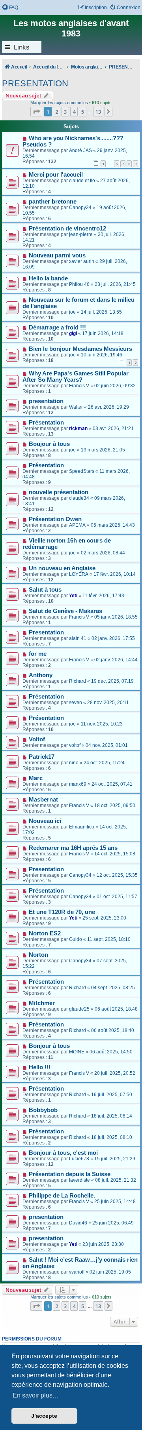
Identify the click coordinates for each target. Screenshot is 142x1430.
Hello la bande (48, 278)
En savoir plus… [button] (36, 1395)
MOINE (76, 1052)
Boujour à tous (49, 444)
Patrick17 (41, 757)
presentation (46, 401)
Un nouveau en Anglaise (62, 568)
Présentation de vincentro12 (67, 228)
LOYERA (78, 574)
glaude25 (79, 1009)
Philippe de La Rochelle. (62, 1195)
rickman (78, 428)
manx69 (77, 784)
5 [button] (82, 111)
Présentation (46, 422)
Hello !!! (39, 1067)
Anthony (40, 675)
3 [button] (65, 111)
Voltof (37, 739)
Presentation (46, 632)
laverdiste (79, 1180)
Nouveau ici (45, 821)
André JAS (80, 150)
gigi (73, 333)
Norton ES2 (45, 933)
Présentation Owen (55, 519)
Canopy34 (80, 207)
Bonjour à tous (49, 1046)
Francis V (79, 385)
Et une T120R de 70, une (62, 912)
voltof (74, 745)
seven (75, 702)
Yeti (73, 595)
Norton (38, 955)
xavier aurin (81, 261)
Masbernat (43, 799)
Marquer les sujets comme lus (59, 102)
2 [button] (56, 111)
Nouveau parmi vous (57, 255)
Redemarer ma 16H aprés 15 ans (73, 848)
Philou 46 (79, 284)
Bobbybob (43, 1110)
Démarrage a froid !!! (57, 327)
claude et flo (82, 180)
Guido (75, 939)
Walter (76, 407)
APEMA (77, 525)
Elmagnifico (81, 827)
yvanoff (76, 1272)
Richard (77, 681)
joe (72, 312)
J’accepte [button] (44, 1416)
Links (22, 47)
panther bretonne (53, 201)
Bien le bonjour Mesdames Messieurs (80, 349)
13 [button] (98, 111)
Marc (36, 778)
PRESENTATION (35, 83)
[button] (36, 111)
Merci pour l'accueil (56, 174)
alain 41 (77, 638)
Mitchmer (42, 1003)
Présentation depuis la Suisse (69, 1174)
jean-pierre (81, 234)
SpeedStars (81, 471)
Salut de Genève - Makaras (65, 611)
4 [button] (74, 111)
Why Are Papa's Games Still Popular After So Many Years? (75, 376)
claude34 (79, 498)
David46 (78, 1223)
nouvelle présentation (58, 492)
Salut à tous (45, 589)
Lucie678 (79, 1159)
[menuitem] (10, 7)
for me (38, 654)
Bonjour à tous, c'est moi (63, 1153)
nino (73, 762)
